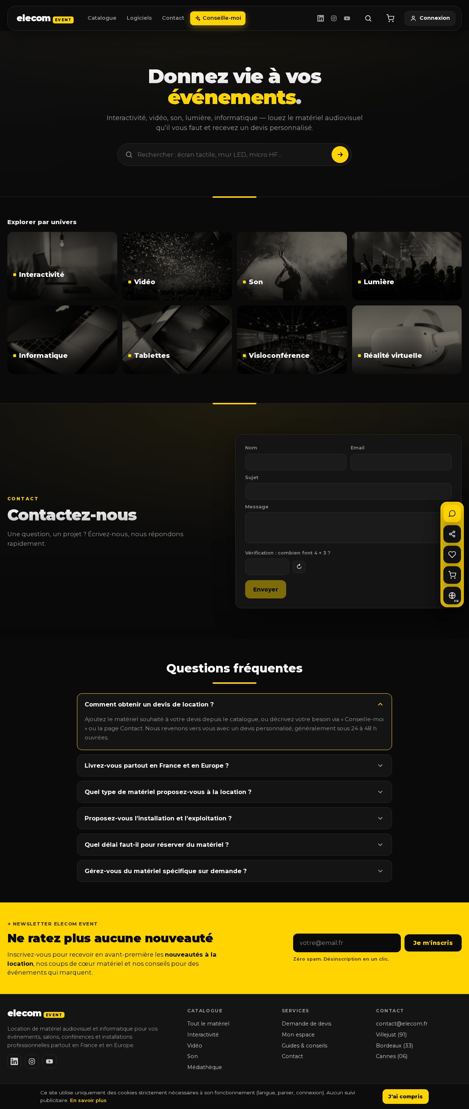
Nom (251, 447)
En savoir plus (88, 1100)
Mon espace (298, 1034)
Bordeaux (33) (394, 1045)
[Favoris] (452, 554)
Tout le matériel (208, 1023)
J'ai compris (405, 1096)
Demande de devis (306, 1023)
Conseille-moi (222, 18)
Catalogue (102, 18)
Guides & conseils (304, 1045)
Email (358, 447)
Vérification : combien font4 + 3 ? (287, 553)
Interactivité (203, 1034)
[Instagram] (334, 18)
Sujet (251, 477)
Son (192, 1056)
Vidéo (194, 1045)
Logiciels (139, 18)
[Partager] (452, 534)
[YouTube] (347, 18)
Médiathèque (204, 1067)
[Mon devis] (390, 18)
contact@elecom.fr (402, 1023)
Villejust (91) (391, 1034)
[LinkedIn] (320, 18)
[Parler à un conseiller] (452, 513)
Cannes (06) (391, 1056)
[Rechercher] (368, 18)
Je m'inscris (433, 942)
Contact (173, 18)
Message (257, 506)
